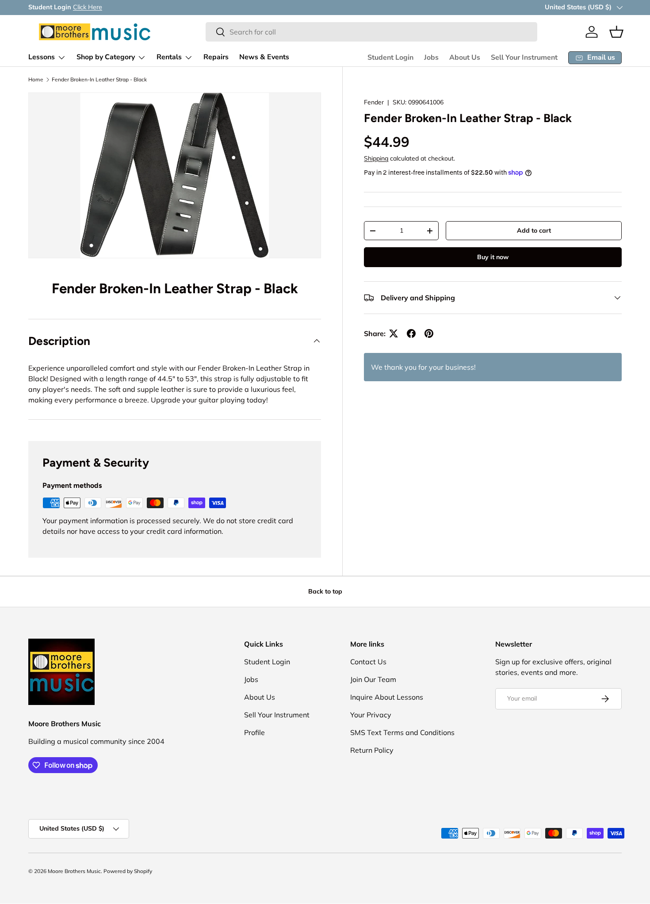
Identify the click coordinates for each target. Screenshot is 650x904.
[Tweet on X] (393, 333)
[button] (616, 32)
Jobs (431, 57)
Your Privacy (370, 714)
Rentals (169, 57)
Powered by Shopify (127, 871)
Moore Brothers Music (74, 871)
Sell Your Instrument (524, 57)
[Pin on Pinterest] (429, 333)
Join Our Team (373, 679)
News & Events (264, 57)
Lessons (41, 57)
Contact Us (368, 661)
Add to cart (534, 230)
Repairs (216, 57)
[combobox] (371, 32)
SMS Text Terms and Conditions (402, 732)
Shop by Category (105, 57)
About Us (464, 57)
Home (35, 79)
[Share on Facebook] (411, 333)
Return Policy (372, 750)
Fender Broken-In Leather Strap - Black (99, 79)
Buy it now (493, 257)
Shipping (376, 158)
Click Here (87, 7)
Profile (254, 732)
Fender (374, 102)
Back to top (325, 591)
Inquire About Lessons (386, 697)
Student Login (390, 57)
